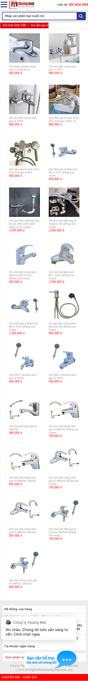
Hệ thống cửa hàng (18, 609)
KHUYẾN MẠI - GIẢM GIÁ (19, 677)
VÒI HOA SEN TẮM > (16, 25)
